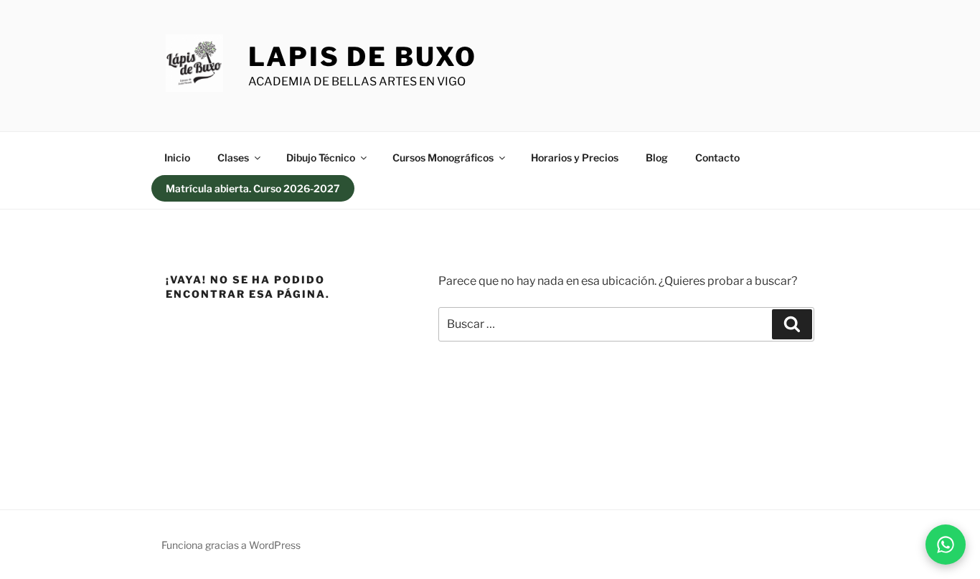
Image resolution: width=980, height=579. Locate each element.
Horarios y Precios (574, 157)
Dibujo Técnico (320, 157)
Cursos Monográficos (443, 157)
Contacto (717, 157)
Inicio (177, 157)
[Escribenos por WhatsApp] (945, 544)
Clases (233, 157)
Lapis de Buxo (362, 56)
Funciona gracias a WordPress (231, 545)
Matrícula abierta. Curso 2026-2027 (253, 188)
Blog (657, 157)
